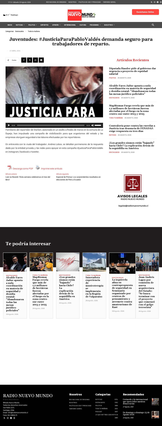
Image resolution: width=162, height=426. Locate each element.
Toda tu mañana (34, 31)
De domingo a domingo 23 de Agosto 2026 (136, 413)
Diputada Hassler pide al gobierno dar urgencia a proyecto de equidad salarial (132, 71)
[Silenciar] (92, 125)
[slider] (98, 125)
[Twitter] (151, 2)
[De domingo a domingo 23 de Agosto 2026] (155, 414)
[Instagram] (154, 2)
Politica (112, 78)
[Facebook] (23, 60)
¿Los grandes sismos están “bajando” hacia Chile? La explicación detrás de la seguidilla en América (131, 145)
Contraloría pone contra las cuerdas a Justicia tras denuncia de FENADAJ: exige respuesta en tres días (132, 128)
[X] (29, 60)
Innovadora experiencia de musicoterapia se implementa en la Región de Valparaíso (94, 287)
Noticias (112, 135)
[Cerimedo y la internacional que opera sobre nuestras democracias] (155, 401)
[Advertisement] (81, 336)
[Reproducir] (9, 125)
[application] (54, 125)
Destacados (19, 31)
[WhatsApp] (35, 60)
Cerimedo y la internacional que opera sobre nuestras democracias (135, 401)
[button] (153, 25)
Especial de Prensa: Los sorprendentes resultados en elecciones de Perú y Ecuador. (78, 178)
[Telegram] (157, 2)
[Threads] (14, 418)
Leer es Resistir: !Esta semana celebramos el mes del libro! (28, 178)
